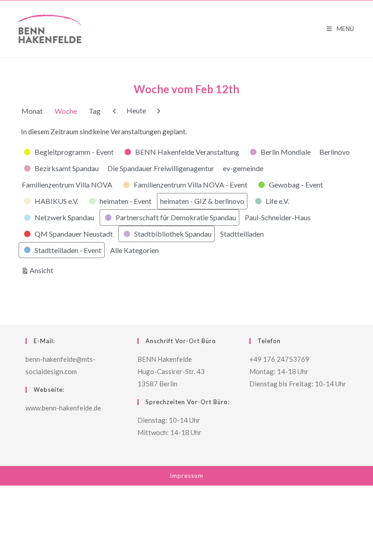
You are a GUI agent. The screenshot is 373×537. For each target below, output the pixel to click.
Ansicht (43, 269)
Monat (32, 110)
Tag (95, 110)
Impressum (186, 475)
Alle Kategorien (134, 250)
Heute (136, 110)
